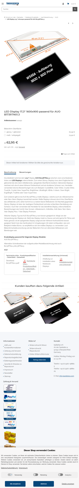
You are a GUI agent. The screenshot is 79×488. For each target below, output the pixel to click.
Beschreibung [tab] (10, 172)
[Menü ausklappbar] (3, 3)
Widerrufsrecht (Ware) (38, 345)
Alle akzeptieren (15, 484)
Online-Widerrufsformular (39, 354)
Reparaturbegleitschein (13, 357)
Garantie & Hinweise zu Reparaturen (13, 365)
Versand (22, 147)
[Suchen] (75, 9)
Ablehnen (44, 484)
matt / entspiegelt (41, 135)
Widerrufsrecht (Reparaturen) (35, 349)
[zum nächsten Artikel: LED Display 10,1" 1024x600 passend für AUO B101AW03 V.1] (73, 23)
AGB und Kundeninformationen (12, 346)
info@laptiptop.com (66, 376)
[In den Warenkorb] (5, 30)
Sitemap (7, 376)
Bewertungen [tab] (25, 172)
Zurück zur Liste (11, 17)
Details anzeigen (68, 484)
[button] (63, 4)
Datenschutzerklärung (12, 354)
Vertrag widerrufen (39, 360)
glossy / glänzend (41, 132)
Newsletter (8, 373)
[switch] (10, 474)
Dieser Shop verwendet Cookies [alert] (39, 450)
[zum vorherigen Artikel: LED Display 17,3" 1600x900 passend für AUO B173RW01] (68, 23)
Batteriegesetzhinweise (13, 361)
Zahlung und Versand (12, 351)
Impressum (8, 370)
